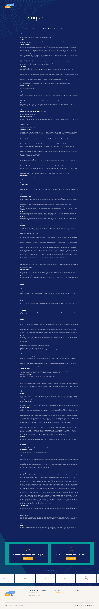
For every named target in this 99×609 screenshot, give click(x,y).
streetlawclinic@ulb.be (59, 592)
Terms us (83, 605)
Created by (89, 605)
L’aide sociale (73, 3)
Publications (84, 3)
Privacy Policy (77, 605)
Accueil (52, 3)
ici (64, 594)
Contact (92, 3)
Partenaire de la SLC (70, 558)
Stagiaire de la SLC (28, 558)
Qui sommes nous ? (61, 3)
